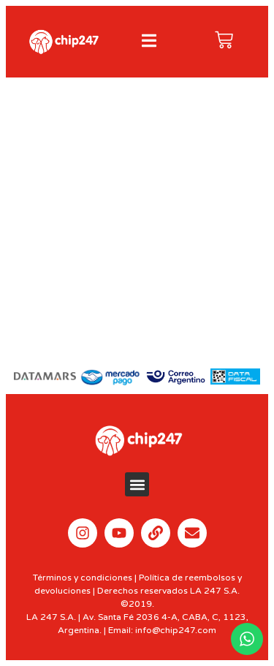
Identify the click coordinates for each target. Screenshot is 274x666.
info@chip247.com (175, 630)
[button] (137, 484)
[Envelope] (192, 533)
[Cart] (224, 40)
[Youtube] (119, 533)
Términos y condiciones (82, 577)
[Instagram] (82, 533)
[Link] (155, 533)
